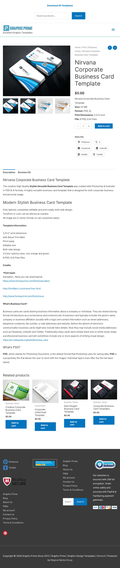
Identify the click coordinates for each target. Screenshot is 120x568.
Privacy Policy (10, 518)
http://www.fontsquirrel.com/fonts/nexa (23, 296)
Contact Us (8, 514)
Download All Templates (60, 5)
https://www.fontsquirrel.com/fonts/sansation (26, 281)
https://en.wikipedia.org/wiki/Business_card (25, 340)
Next (69, 106)
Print (84, 47)
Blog (5, 498)
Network (101, 556)
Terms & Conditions (13, 522)
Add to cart (104, 126)
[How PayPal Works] (45, 463)
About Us (7, 502)
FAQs (5, 506)
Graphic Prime (10, 494)
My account (9, 510)
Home (77, 47)
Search (78, 15)
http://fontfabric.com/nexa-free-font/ (22, 288)
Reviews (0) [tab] (24, 172)
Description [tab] (9, 172)
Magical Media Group (61, 560)
